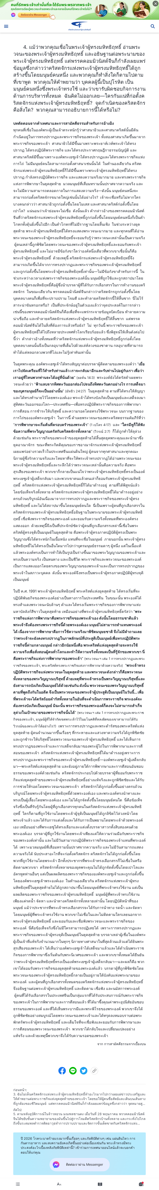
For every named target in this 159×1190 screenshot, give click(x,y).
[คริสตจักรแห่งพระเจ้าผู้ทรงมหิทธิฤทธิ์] (79, 26)
